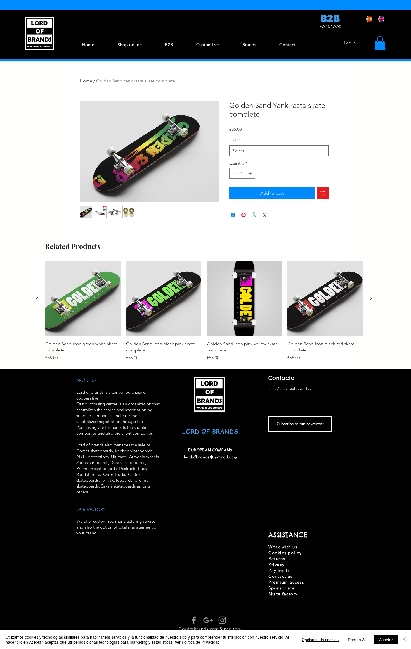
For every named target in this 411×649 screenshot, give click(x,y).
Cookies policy (285, 552)
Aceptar (386, 639)
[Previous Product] (37, 298)
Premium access (286, 582)
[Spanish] (368, 19)
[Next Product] (370, 298)
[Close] (404, 639)
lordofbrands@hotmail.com (210, 457)
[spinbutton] (242, 173)
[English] (380, 19)
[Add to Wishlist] (323, 193)
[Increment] (250, 173)
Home (86, 81)
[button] (380, 43)
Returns (276, 558)
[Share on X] (264, 214)
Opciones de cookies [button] (320, 639)
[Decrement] (233, 173)
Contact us (280, 576)
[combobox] (279, 150)
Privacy (276, 564)
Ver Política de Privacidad (197, 642)
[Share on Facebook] (233, 214)
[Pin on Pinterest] (243, 214)
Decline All (357, 639)
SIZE (234, 139)
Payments (279, 570)
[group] (204, 311)
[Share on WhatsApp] (254, 214)
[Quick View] (83, 298)
